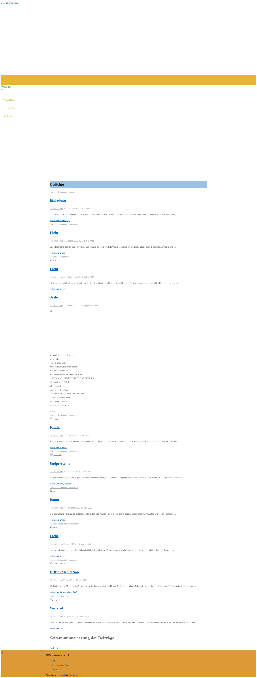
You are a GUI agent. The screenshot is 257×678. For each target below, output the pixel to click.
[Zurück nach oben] (2, 652)
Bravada (62, 675)
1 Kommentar (63, 257)
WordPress (73, 675)
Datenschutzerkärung (60, 665)
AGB (53, 661)
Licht (54, 269)
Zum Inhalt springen (9, 3)
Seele (54, 297)
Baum (54, 500)
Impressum (55, 669)
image (52, 411)
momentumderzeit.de (14, 79)
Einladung (58, 200)
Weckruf (56, 608)
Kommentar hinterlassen (67, 192)
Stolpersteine (60, 464)
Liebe (54, 233)
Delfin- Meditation (64, 572)
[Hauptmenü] (2, 89)
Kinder (55, 427)
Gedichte (53, 192)
